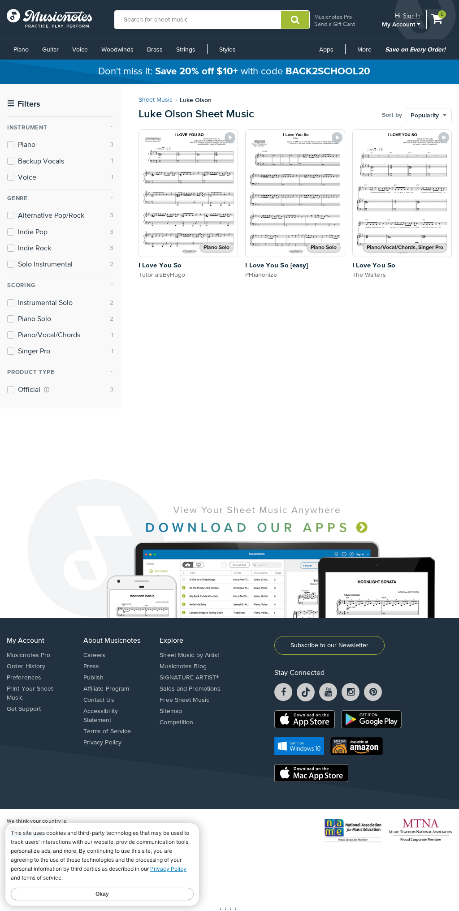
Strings (185, 50)
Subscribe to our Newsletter (329, 645)
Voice (80, 50)
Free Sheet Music (184, 700)
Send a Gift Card (334, 24)
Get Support (24, 709)
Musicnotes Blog (183, 666)
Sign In (411, 15)
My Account (399, 24)
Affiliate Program (106, 689)
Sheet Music (156, 100)
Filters (23, 104)
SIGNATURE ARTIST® (189, 678)
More (367, 53)
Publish (93, 678)
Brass (155, 50)
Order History (26, 666)
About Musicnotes (111, 641)
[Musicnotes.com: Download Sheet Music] (49, 18)
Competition (176, 722)
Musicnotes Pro (333, 17)
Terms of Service (107, 731)
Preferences (24, 678)
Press (91, 666)
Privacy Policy (102, 742)
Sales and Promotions (190, 689)
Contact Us (98, 700)
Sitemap (171, 711)
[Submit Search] (295, 20)
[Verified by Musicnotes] (46, 389)
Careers (94, 655)
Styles (227, 50)
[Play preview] (230, 137)
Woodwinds (117, 50)
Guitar (50, 50)
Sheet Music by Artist (189, 655)
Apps (326, 50)
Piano (21, 50)
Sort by (392, 115)
